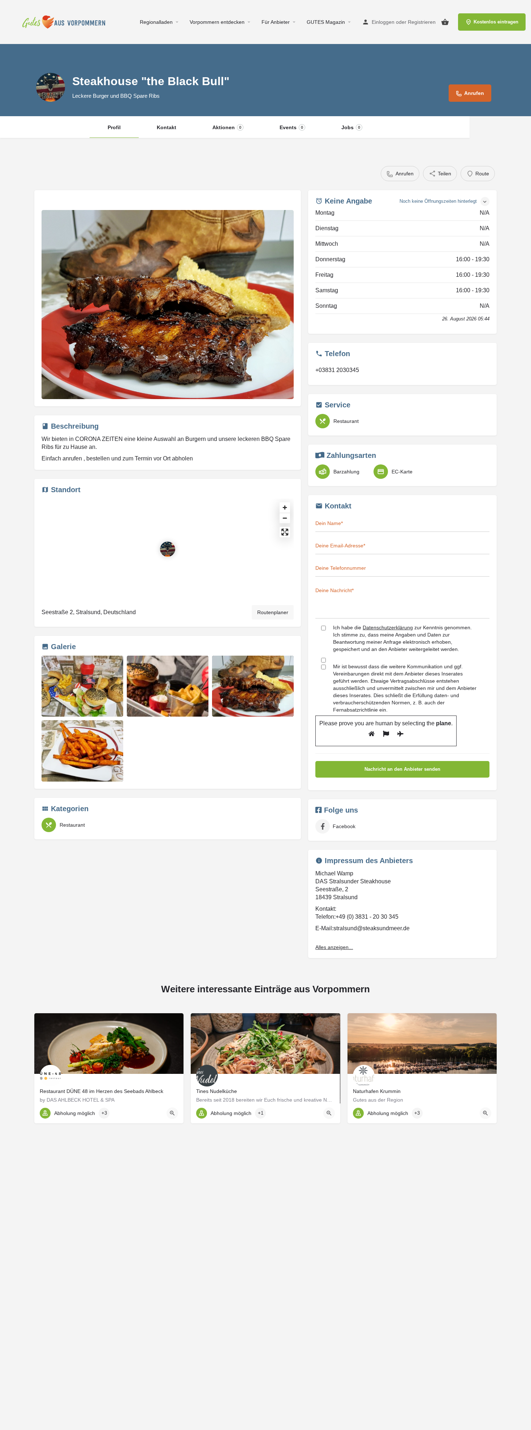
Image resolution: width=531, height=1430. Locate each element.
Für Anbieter (276, 22)
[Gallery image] (168, 304)
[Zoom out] (285, 518)
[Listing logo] (50, 87)
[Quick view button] (172, 1113)
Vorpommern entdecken (217, 22)
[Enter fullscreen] (285, 532)
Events (291, 127)
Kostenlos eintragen (496, 22)
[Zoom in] (285, 507)
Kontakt (166, 127)
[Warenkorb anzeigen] (445, 22)
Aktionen (226, 127)
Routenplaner (272, 612)
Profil (114, 127)
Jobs (350, 127)
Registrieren (422, 22)
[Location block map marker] (167, 549)
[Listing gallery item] (82, 686)
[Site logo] (66, 22)
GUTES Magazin (326, 22)
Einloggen (383, 22)
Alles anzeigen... (334, 947)
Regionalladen (156, 22)
